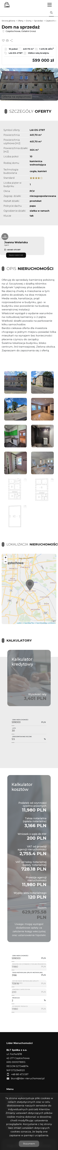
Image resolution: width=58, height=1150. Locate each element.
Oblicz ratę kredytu (38, 53)
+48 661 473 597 (13, 250)
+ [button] (5, 557)
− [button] (5, 561)
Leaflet (19, 623)
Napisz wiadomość (16, 255)
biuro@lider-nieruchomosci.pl (28, 1078)
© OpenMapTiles (28, 623)
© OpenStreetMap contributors (45, 623)
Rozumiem (29, 1143)
